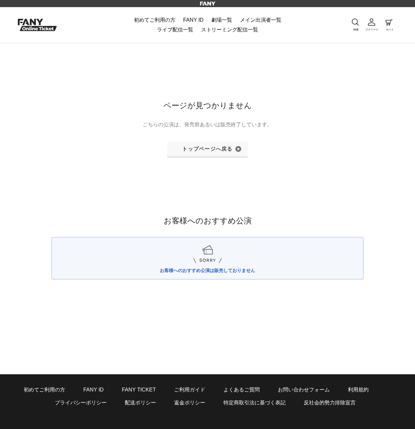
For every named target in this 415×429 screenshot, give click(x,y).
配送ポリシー (140, 402)
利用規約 (358, 389)
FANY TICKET (139, 389)
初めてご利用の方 (44, 389)
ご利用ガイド (189, 389)
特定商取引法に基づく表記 (254, 402)
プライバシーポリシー (81, 402)
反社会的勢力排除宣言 (330, 402)
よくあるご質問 (241, 389)
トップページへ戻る (207, 149)
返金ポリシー (189, 402)
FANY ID (93, 389)
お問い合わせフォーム (304, 389)
